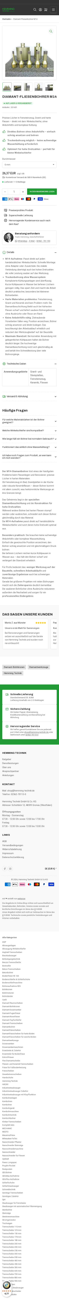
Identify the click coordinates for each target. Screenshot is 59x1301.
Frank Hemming (22, 237)
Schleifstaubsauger (10, 1186)
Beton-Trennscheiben (11, 969)
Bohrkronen (7, 989)
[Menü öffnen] (53, 9)
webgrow (21, 898)
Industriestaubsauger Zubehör (15, 1091)
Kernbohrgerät (8, 1108)
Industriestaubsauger (11, 1088)
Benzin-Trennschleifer (11, 962)
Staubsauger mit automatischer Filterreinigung (22, 1206)
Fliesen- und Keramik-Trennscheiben (17, 1064)
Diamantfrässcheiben (11, 1030)
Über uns (6, 767)
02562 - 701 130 (43, 241)
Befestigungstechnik (11, 959)
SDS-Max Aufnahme (10, 1176)
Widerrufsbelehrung (12, 849)
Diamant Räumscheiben (12, 1003)
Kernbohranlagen (9, 1098)
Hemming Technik (10, 1081)
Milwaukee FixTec (9, 1138)
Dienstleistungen (10, 763)
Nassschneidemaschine (12, 1149)
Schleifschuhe (8, 1183)
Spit (3, 1199)
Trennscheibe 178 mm (11, 1237)
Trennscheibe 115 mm (11, 1227)
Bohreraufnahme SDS (11, 986)
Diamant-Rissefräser (11, 1016)
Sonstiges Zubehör (10, 1196)
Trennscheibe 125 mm (11, 1230)
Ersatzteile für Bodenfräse (13, 1054)
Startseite (6, 19)
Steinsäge (6, 1213)
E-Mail (32, 241)
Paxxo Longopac (9, 1162)
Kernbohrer (7, 1105)
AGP (4, 942)
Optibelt (5, 1159)
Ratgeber (6, 759)
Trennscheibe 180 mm (11, 1240)
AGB (4, 841)
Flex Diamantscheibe (11, 1061)
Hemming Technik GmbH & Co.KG (33, 879)
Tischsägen (7, 1223)
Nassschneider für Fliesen (13, 1155)
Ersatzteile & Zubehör (11, 1050)
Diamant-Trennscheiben (12, 1023)
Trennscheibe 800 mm (11, 1277)
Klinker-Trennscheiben (11, 1122)
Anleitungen (8, 775)
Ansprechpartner (10, 771)
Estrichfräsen (8, 1057)
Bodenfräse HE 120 (10, 976)
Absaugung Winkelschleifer (14, 949)
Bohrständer (7, 996)
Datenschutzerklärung (13, 857)
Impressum (8, 853)
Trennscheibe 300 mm (11, 1254)
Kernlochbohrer (9, 1118)
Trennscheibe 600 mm (11, 1271)
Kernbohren (7, 1101)
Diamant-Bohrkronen (11, 1006)
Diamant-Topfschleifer (11, 1020)
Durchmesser (9, 159)
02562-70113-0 (31, 735)
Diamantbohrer (8, 1027)
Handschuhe (7, 1077)
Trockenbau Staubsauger (13, 1288)
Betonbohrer (7, 972)
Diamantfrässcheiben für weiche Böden (19, 1037)
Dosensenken (8, 1044)
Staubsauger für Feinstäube (14, 1203)
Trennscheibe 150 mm (11, 1233)
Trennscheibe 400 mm (11, 1260)
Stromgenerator (9, 1220)
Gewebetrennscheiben (11, 1074)
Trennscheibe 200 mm (11, 1244)
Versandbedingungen (12, 845)
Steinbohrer (7, 1210)
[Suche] (35, 9)
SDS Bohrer (7, 1172)
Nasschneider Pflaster (11, 1142)
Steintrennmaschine (10, 1216)
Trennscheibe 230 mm (11, 1247)
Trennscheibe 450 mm (11, 1264)
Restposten (7, 1169)
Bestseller (6, 966)
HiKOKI (5, 1084)
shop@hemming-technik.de (36, 732)
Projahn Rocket (8, 1166)
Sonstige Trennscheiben (12, 1193)
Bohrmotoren (8, 993)
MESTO (5, 1132)
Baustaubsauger (9, 955)
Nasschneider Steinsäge (12, 1145)
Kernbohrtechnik (9, 1115)
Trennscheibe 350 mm (11, 1257)
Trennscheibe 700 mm (11, 1274)
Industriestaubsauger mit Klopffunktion (19, 1094)
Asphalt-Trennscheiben (12, 952)
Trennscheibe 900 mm (11, 1281)
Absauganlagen (9, 945)
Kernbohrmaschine (10, 1111)
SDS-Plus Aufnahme (10, 1179)
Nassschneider (8, 1152)
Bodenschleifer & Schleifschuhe (16, 979)
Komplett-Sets (8, 1125)
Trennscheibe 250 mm (11, 1250)
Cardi (4, 1000)
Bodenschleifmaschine (12, 983)
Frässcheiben (8, 1071)
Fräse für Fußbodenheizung (14, 1067)
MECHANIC (7, 1128)
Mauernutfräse (8, 1135)
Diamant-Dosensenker (11, 1010)
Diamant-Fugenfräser (11, 1013)
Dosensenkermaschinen (12, 1047)
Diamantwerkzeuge (10, 1040)
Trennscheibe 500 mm (11, 1267)
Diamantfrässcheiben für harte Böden (18, 1033)
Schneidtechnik (8, 1189)
